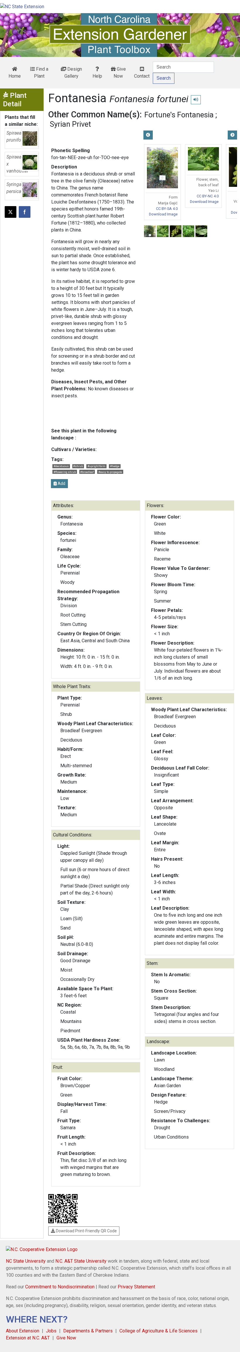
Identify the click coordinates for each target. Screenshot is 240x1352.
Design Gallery (73, 72)
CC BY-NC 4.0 (208, 196)
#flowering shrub (65, 472)
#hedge (114, 466)
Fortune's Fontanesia (179, 114)
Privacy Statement (136, 1287)
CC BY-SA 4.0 (167, 208)
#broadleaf (87, 472)
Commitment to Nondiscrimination (60, 1287)
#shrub (78, 466)
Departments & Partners (88, 1331)
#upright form (96, 466)
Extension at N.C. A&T (28, 1338)
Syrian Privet (70, 124)
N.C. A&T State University (81, 1261)
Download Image (163, 214)
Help (97, 76)
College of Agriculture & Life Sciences (158, 1331)
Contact (142, 76)
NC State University (26, 1261)
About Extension (22, 1331)
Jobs (51, 1331)
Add (61, 483)
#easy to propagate (110, 472)
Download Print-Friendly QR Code (86, 1231)
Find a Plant (41, 72)
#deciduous (61, 466)
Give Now (120, 72)
